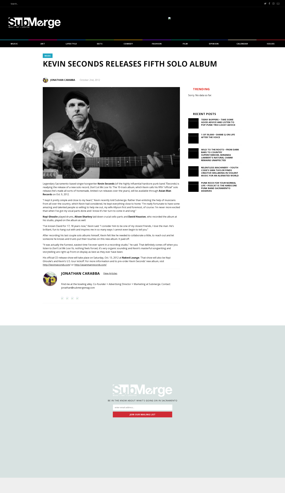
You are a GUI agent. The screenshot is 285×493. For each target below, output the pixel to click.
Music (14, 43)
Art (43, 43)
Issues (270, 43)
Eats (99, 43)
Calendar (242, 43)
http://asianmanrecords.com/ (90, 264)
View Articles (110, 273)
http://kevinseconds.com (56, 264)
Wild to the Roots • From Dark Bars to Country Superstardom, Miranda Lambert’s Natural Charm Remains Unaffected (220, 155)
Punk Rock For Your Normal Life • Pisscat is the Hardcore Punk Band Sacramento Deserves (219, 186)
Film (185, 43)
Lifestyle (71, 43)
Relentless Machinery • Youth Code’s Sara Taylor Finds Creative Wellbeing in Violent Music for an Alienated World (220, 171)
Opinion (213, 43)
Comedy (128, 43)
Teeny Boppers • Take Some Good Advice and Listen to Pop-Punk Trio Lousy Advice (218, 122)
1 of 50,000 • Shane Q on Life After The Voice (218, 135)
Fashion (157, 43)
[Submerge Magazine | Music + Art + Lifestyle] (35, 27)
